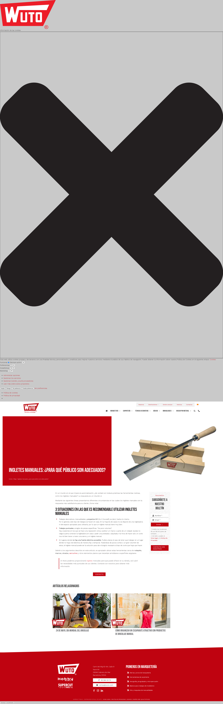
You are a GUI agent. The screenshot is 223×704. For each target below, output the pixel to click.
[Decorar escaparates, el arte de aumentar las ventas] (141, 594)
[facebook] (94, 690)
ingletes (90, 561)
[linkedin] (102, 690)
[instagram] (98, 690)
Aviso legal (154, 538)
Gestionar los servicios (12, 378)
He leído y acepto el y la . (159, 538)
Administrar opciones (11, 375)
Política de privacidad (11, 396)
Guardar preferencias (28, 388)
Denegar (9, 388)
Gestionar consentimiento (7, 702)
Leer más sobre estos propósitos (16, 384)
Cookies (213, 360)
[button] (111, 195)
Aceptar (3, 388)
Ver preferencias (17, 388)
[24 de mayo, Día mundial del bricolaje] (82, 594)
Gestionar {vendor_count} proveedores (18, 381)
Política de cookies (10, 393)
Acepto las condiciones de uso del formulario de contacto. (159, 531)
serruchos (73, 553)
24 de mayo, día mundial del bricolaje (72, 630)
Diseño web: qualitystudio (141, 699)
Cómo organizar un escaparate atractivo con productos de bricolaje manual (140, 632)
